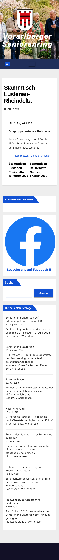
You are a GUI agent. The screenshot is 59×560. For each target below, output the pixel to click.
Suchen (10, 282)
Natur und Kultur (15, 408)
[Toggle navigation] (31, 64)
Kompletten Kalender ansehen (32, 155)
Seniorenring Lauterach (20, 346)
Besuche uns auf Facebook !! (29, 269)
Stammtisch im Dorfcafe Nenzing (38, 169)
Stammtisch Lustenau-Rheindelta (18, 169)
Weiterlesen (28, 336)
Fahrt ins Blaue (15, 379)
